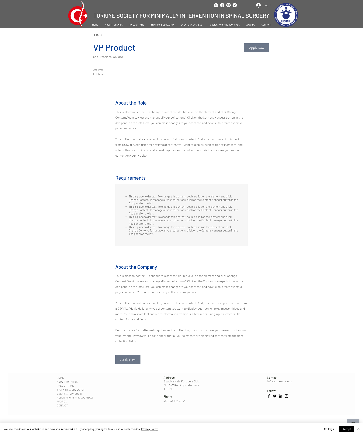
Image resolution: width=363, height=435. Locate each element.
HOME (60, 377)
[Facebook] (269, 396)
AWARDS (62, 401)
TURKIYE (104, 15)
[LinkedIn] (280, 396)
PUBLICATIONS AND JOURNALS (75, 397)
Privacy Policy (149, 429)
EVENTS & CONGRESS (70, 393)
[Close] (358, 429)
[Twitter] (274, 396)
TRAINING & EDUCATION (71, 389)
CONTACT (62, 405)
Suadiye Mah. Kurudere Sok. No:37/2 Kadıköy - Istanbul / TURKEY (182, 384)
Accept (347, 429)
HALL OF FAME (65, 385)
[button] (114, 24)
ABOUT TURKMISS (67, 381)
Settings (329, 429)
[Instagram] (286, 396)
